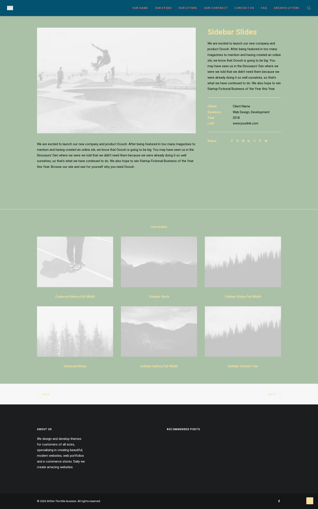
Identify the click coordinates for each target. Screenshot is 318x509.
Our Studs (163, 8)
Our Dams (140, 8)
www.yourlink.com (245, 123)
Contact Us (244, 8)
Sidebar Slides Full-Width (243, 296)
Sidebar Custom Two (243, 366)
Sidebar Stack (159, 296)
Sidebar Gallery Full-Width (159, 366)
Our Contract (216, 8)
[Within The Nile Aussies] (10, 8)
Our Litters (187, 8)
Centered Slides (75, 366)
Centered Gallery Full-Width (75, 296)
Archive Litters (286, 8)
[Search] (309, 8)
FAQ (264, 8)
